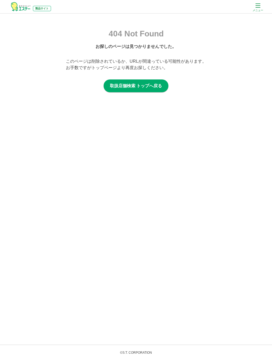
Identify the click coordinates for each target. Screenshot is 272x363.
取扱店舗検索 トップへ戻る (136, 85)
